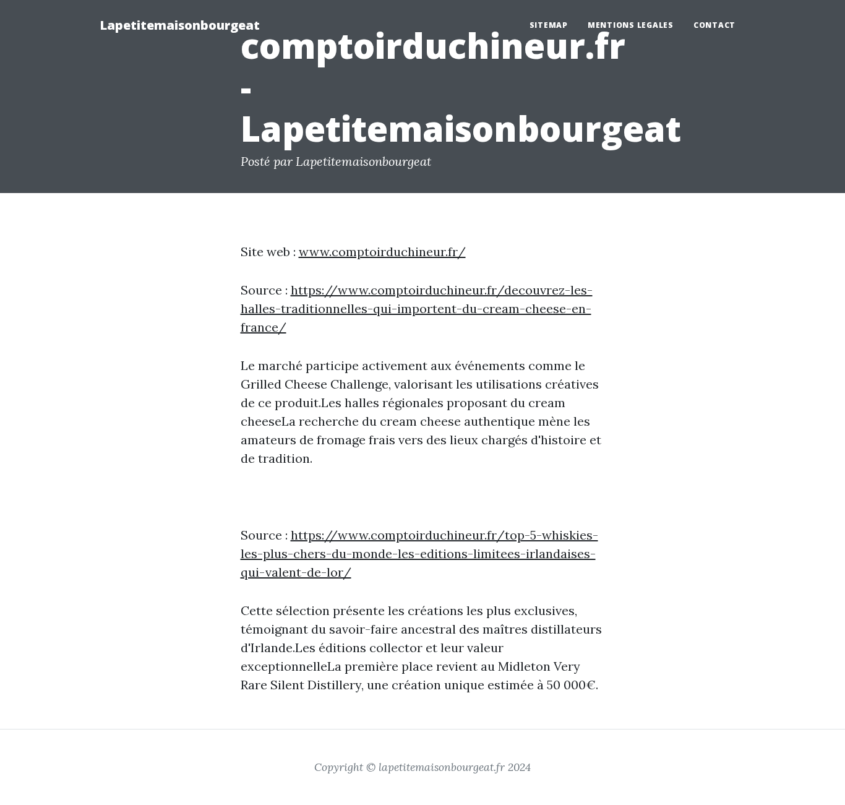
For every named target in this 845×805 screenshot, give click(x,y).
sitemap (549, 25)
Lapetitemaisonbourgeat (180, 25)
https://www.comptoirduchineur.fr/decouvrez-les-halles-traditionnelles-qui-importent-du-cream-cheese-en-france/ (417, 308)
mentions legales (631, 25)
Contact (714, 25)
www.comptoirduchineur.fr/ (382, 251)
